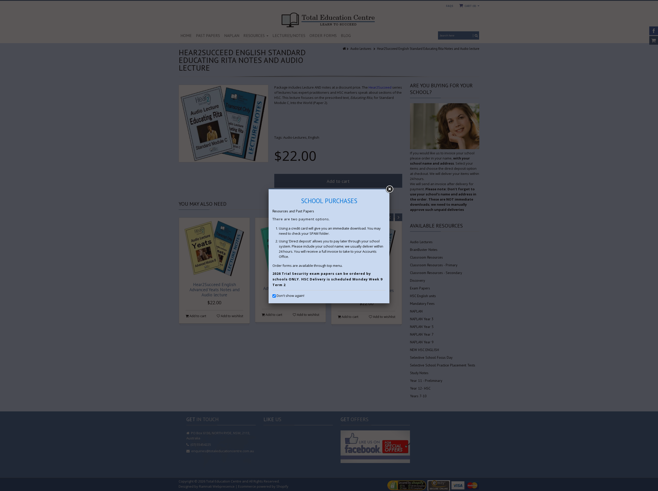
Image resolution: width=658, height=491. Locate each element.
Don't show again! (290, 295)
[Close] (389, 189)
